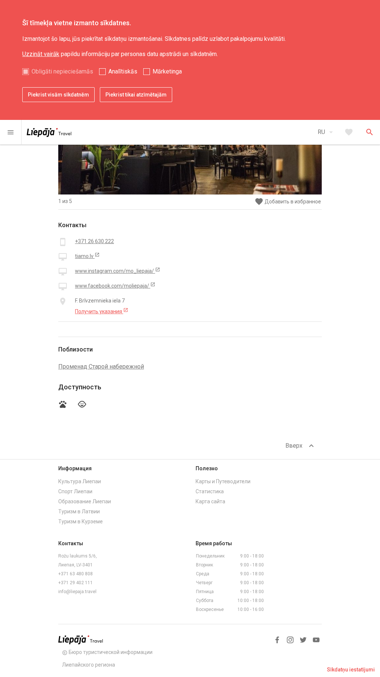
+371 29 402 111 (75, 582)
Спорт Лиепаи (75, 491)
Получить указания (101, 311)
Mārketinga (167, 71)
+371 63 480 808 (75, 573)
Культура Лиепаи (79, 481)
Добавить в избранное (288, 201)
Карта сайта (210, 501)
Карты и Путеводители (223, 481)
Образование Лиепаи (84, 501)
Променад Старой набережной (101, 366)
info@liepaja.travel (77, 591)
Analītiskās (122, 71)
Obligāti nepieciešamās (62, 71)
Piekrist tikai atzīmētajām (136, 95)
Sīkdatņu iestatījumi (351, 670)
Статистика (210, 491)
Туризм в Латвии (79, 511)
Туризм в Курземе (80, 521)
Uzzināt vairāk (40, 54)
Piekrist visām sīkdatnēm (58, 95)
